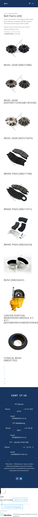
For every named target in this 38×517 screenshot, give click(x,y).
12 (4, 383)
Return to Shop (21, 500)
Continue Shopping (12, 507)
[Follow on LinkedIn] (20, 478)
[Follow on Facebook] (17, 478)
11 (4, 381)
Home (5, 13)
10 (4, 379)
